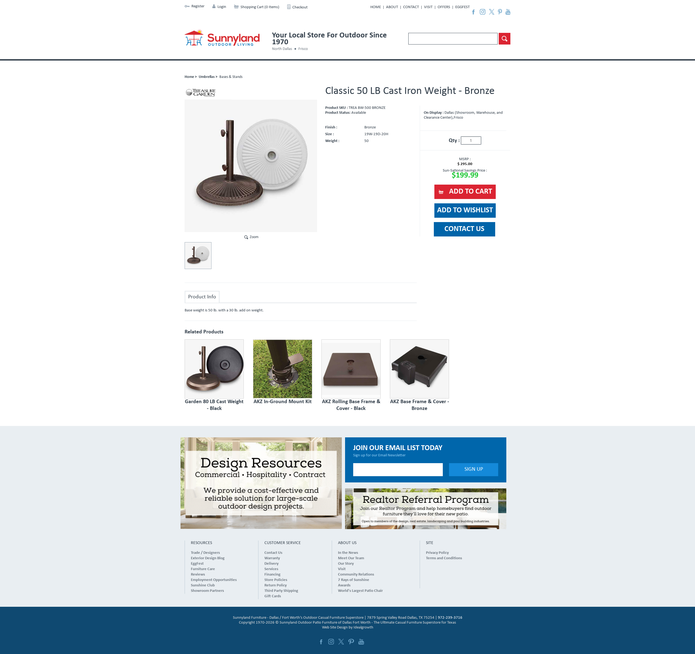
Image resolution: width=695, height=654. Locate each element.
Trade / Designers (205, 553)
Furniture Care (203, 569)
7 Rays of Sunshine (353, 580)
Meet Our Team (351, 558)
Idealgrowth (363, 627)
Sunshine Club (203, 585)
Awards (344, 585)
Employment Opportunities (214, 580)
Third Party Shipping (281, 591)
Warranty (272, 558)
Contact (411, 7)
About (392, 7)
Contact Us (273, 553)
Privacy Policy (437, 553)
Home (375, 7)
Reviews (198, 575)
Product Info (202, 297)
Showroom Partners (207, 591)
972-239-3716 (450, 618)
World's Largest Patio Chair (360, 591)
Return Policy (275, 585)
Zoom (254, 237)
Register (197, 6)
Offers (444, 7)
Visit (428, 7)
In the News (348, 553)
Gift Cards (272, 596)
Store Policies (275, 580)
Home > (191, 77)
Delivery (271, 564)
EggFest (462, 7)
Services (271, 569)
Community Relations (356, 575)
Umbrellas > (208, 77)
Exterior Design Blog (208, 558)
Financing (272, 575)
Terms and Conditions (444, 558)
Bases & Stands (230, 77)
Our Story (346, 564)
